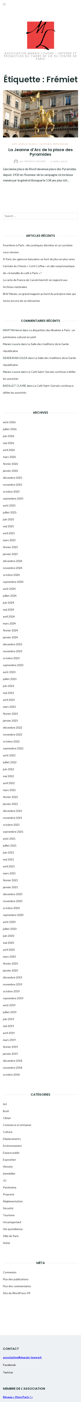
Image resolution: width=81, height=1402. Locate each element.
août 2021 (9, 838)
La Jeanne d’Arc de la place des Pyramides (40, 152)
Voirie (6, 1243)
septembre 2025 (13, 498)
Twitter (8, 1372)
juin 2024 (8, 602)
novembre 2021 (12, 817)
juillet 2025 (10, 512)
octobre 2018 (11, 1074)
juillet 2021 (10, 845)
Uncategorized (12, 1222)
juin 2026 (8, 436)
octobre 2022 (11, 741)
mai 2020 (8, 942)
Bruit (6, 1111)
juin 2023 (8, 686)
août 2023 (9, 672)
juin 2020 (8, 935)
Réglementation (13, 1201)
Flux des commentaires (17, 1286)
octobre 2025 (11, 491)
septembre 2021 (13, 831)
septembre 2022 (13, 748)
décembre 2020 (12, 894)
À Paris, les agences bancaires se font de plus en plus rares (39, 259)
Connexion (9, 1272)
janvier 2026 (10, 470)
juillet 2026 (10, 429)
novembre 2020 (12, 901)
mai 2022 (8, 776)
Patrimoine (61, 144)
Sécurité (8, 1208)
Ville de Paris (11, 1236)
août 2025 (9, 505)
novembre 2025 (12, 484)
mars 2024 (9, 623)
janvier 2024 (10, 637)
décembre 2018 (12, 1060)
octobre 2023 (11, 658)
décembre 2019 (12, 977)
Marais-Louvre (33, 161)
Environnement (12, 1145)
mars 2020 (9, 956)
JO (4, 1180)
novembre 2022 (12, 734)
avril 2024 (9, 616)
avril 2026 (9, 450)
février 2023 (10, 713)
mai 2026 (8, 443)
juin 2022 (8, 769)
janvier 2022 (10, 804)
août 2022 (9, 755)
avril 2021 (9, 866)
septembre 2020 (13, 915)
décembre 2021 (12, 810)
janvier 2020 (10, 970)
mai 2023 (8, 692)
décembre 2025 (12, 477)
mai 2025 (8, 526)
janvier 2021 (10, 887)
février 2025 (10, 547)
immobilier (9, 1173)
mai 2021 (8, 859)
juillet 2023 (10, 679)
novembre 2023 (12, 651)
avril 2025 (9, 533)
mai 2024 (8, 609)
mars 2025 (9, 540)
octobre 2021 (11, 824)
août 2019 (9, 1005)
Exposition (9, 1159)
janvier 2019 (10, 1053)
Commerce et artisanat (17, 1125)
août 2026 (9, 422)
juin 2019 (8, 1019)
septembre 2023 (13, 665)
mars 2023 (9, 706)
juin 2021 (8, 852)
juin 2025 (8, 519)
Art (14, 144)
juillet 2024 (10, 595)
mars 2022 (9, 790)
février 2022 (10, 797)
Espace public (28, 144)
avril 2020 (9, 949)
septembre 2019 (13, 998)
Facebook (9, 1365)
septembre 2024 (13, 581)
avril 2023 (9, 699)
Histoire (45, 144)
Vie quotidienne (13, 1229)
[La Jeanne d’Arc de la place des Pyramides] (40, 113)
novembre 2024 (12, 568)
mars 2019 (9, 1039)
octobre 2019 (11, 991)
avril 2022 (9, 783)
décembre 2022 (12, 727)
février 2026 (10, 463)
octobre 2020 (11, 908)
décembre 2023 (12, 644)
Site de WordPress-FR (16, 1293)
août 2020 (9, 921)
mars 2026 (9, 456)
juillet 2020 (10, 928)
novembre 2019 (12, 984)
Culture (7, 1131)
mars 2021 (9, 873)
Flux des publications (16, 1279)
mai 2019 (8, 1026)
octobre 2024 (11, 574)
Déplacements (12, 1138)
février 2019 (10, 1046)
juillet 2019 (10, 1012)
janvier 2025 (10, 554)
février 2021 (10, 880)
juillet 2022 (10, 762)
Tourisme (9, 1215)
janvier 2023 (10, 720)
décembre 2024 (12, 561)
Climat (7, 1118)
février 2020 (10, 963)
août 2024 (9, 588)
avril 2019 (9, 1033)
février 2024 (10, 630)
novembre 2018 (12, 1067)
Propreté (8, 1194)
